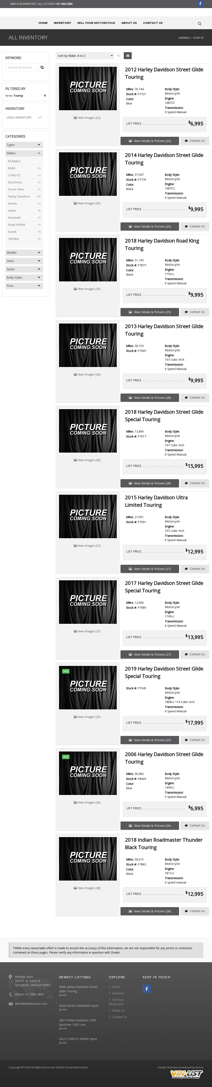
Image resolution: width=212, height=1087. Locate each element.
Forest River (24, 189)
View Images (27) (89, 546)
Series (11, 269)
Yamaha (24, 239)
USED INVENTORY (24, 117)
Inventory (62, 22)
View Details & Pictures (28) (152, 398)
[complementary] (199, 1074)
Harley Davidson (24, 196)
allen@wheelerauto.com (31, 1004)
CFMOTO (24, 175)
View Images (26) (89, 802)
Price (10, 286)
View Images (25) (89, 203)
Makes (11, 153)
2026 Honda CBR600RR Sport (79, 1006)
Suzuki (24, 232)
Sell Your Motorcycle (96, 22)
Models (12, 252)
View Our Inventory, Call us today (41, 4)
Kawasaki (24, 217)
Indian (24, 210)
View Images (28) (89, 374)
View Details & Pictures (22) (152, 141)
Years (10, 261)
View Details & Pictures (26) (152, 826)
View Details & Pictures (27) (152, 569)
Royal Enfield (24, 225)
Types (11, 145)
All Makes (14, 161)
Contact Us (153, 22)
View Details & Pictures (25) (152, 226)
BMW (24, 168)
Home (43, 22)
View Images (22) (89, 118)
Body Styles (14, 277)
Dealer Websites (168, 1067)
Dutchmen (24, 182)
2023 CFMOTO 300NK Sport (78, 1039)
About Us (129, 22)
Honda (24, 203)
